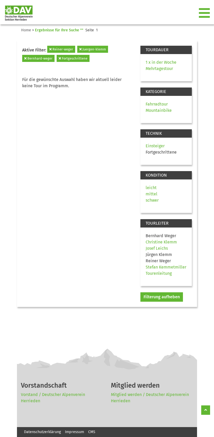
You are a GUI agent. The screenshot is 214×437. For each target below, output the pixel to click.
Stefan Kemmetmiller (166, 267)
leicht (151, 187)
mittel (151, 193)
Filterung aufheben (162, 296)
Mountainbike (159, 110)
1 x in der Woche (161, 62)
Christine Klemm (161, 242)
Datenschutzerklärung (42, 432)
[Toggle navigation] (205, 13)
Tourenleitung (159, 273)
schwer (152, 200)
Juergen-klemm (94, 49)
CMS (91, 432)
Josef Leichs (157, 248)
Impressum (74, 432)
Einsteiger (155, 145)
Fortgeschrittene (74, 58)
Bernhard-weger (39, 58)
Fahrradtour (157, 104)
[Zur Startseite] (16, 13)
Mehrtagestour (159, 68)
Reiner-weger (62, 49)
